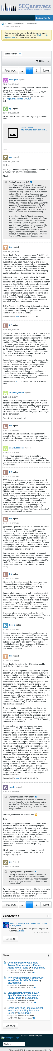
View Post (31, 182)
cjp (10, 108)
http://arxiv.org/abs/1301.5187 (19, 99)
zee (10, 157)
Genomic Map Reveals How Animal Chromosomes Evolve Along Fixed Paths (24, 965)
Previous (10, 70)
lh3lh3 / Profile (27, 127)
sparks (12, 787)
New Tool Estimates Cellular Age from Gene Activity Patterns (26, 978)
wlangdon (13, 80)
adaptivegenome (16, 392)
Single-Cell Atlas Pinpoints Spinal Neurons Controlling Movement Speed (25, 1010)
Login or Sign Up (43, 18)
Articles (20, 931)
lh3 (10, 325)
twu (11, 247)
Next (46, 70)
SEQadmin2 (17, 926)
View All (10, 939)
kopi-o (12, 625)
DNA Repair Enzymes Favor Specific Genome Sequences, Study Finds (24, 995)
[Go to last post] (34, 972)
